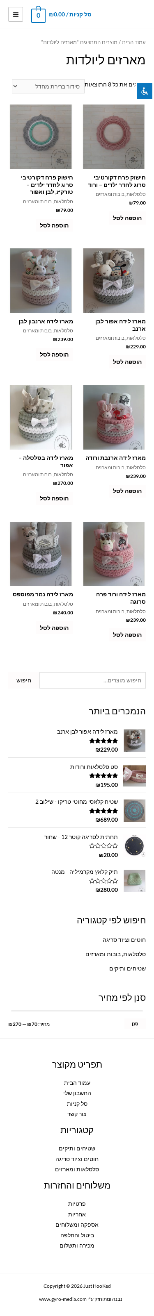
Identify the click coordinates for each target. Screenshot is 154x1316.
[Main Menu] (15, 14)
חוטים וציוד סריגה (124, 939)
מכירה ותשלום (77, 1245)
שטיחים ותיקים (127, 968)
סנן (135, 1023)
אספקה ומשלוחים (77, 1224)
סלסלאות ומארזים (77, 1169)
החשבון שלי (77, 1092)
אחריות (77, 1214)
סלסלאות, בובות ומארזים (115, 953)
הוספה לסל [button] (127, 217)
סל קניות (77, 1103)
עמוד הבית (134, 42)
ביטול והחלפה (77, 1235)
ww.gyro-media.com (59, 1299)
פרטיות (77, 1203)
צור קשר (77, 1113)
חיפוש (23, 680)
